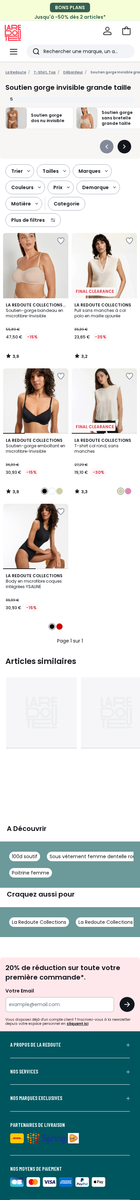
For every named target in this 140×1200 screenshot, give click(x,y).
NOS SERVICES (24, 1071)
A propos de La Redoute (35, 1044)
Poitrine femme (30, 872)
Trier (17, 171)
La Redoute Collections (39, 922)
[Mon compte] (107, 31)
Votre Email (19, 990)
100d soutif (24, 856)
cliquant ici (77, 1023)
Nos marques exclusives (36, 1098)
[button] (126, 31)
